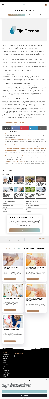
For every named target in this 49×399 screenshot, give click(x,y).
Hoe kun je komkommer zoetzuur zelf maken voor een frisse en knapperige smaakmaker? (30, 195)
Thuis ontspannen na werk (32, 201)
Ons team (5, 362)
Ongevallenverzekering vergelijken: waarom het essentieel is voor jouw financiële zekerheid (19, 195)
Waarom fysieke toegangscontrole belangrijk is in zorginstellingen (6, 195)
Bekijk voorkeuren (24, 395)
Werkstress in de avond (8, 205)
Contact (4, 366)
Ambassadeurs (5, 358)
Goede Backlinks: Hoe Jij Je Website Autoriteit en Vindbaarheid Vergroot (6, 374)
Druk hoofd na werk (7, 209)
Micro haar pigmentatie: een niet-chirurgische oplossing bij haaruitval (41, 184)
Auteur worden (6, 364)
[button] (46, 380)
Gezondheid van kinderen (17, 14)
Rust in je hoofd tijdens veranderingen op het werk (7, 183)
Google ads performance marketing (14, 155)
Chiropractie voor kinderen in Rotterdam (12, 268)
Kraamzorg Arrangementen (11, 329)
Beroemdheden (6, 354)
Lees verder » (5, 203)
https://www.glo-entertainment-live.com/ (13, 122)
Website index (5, 368)
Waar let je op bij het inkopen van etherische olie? (29, 183)
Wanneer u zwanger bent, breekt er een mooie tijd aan (20, 139)
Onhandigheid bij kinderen (11, 298)
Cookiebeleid (23, 398)
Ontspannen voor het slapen (32, 205)
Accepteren (24, 391)
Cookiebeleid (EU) (6, 370)
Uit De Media (5, 356)
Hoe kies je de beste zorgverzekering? (15, 161)
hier (16, 114)
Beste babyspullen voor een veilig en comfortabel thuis (35, 268)
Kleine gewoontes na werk (9, 201)
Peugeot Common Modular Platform (14, 133)
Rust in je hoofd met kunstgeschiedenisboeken (19, 183)
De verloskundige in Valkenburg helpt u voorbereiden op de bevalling (35, 299)
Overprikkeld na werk (31, 209)
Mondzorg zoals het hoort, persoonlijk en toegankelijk (40, 194)
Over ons (4, 360)
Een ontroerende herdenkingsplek (14, 144)
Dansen (10, 170)
